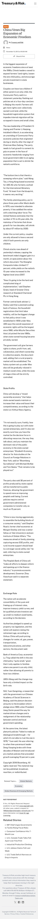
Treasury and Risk (17, 42)
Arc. (15, 912)
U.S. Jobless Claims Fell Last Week (17, 849)
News (6, 26)
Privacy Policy (14, 914)
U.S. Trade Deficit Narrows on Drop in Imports (18, 856)
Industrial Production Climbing (19, 844)
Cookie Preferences (27, 914)
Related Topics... (10, 781)
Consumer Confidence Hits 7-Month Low (18, 832)
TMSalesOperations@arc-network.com (17, 811)
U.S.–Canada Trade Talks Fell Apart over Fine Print (18, 839)
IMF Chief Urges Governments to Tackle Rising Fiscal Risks (18, 826)
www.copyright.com (26, 806)
